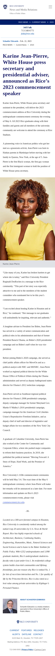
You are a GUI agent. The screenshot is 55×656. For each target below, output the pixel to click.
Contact (38, 634)
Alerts (16, 634)
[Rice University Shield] (5, 9)
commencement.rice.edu (13, 502)
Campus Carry (40, 650)
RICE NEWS (23, 22)
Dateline (26, 634)
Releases (39, 630)
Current (14, 630)
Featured (26, 630)
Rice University (17, 6)
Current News (39, 22)
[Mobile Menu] (50, 6)
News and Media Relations (23, 9)
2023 (52, 22)
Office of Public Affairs (17, 13)
